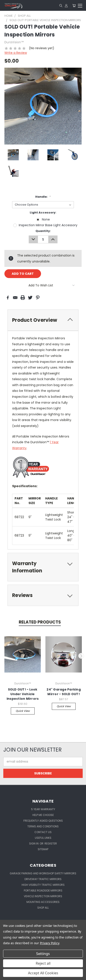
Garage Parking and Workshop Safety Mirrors (43, 873)
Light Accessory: (43, 212)
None (46, 219)
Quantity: (43, 231)
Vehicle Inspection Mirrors (43, 896)
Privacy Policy (49, 943)
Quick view (23, 711)
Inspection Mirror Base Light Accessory (48, 225)
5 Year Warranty (43, 809)
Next (81, 656)
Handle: (43, 197)
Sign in (34, 843)
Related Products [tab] (40, 622)
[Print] (23, 297)
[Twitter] (30, 297)
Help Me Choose (43, 815)
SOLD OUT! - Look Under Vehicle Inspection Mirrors (23, 694)
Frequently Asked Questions (43, 821)
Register (51, 843)
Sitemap (43, 849)
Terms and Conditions (43, 826)
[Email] (15, 297)
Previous (5, 656)
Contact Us (43, 832)
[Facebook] (8, 297)
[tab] (43, 320)
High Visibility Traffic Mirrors (43, 885)
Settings (43, 953)
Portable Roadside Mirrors (43, 890)
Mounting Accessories (43, 902)
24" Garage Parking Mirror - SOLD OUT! (64, 691)
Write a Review (15, 53)
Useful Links (43, 838)
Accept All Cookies (43, 973)
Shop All (43, 907)
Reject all (43, 963)
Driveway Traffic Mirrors (43, 879)
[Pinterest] (38, 297)
